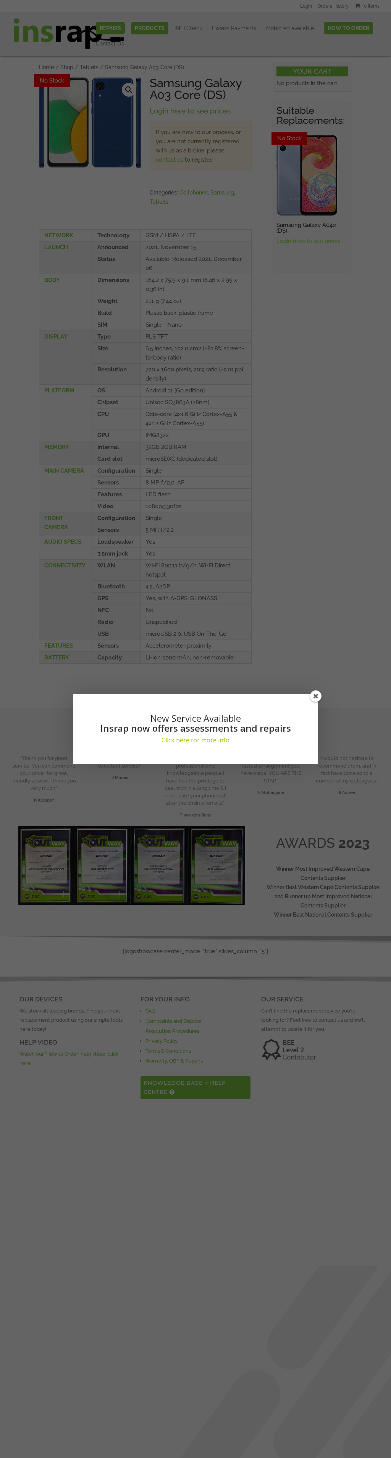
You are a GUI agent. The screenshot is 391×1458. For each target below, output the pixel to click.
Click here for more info (195, 740)
